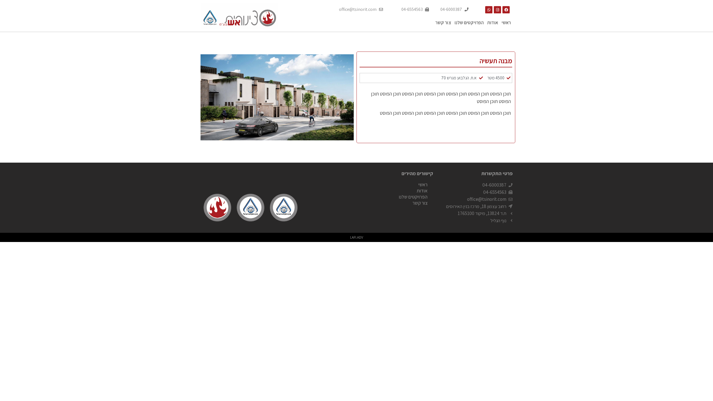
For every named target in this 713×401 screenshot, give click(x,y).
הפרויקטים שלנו (469, 22)
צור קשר (443, 22)
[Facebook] (506, 9)
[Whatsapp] (488, 9)
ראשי (506, 22)
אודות (492, 22)
